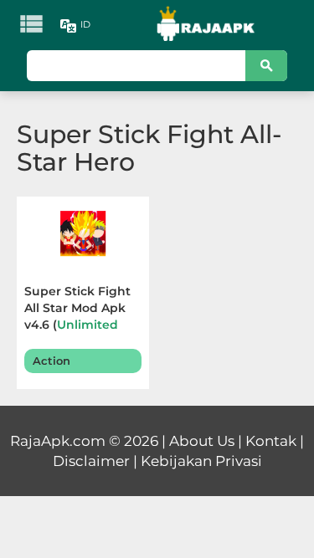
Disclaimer (91, 461)
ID (85, 24)
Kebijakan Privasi (201, 461)
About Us (201, 441)
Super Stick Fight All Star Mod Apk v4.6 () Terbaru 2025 (82, 310)
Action (51, 360)
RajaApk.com (58, 441)
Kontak (270, 441)
